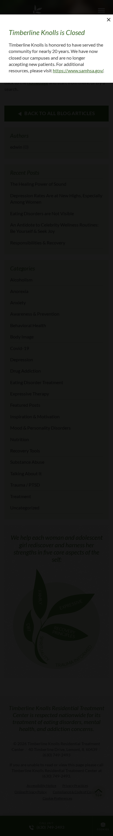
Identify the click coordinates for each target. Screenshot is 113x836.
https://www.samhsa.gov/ (78, 70)
